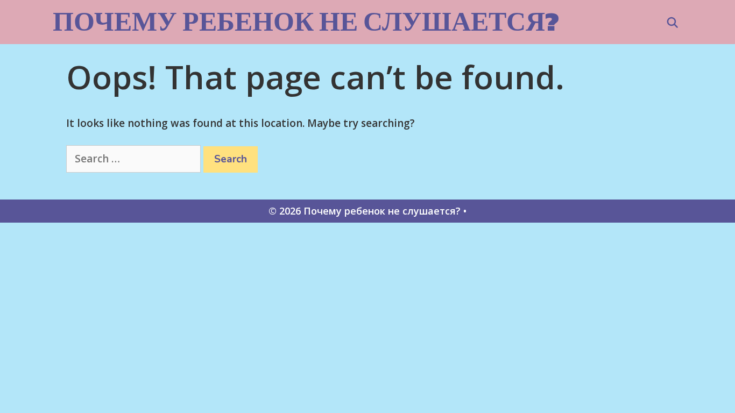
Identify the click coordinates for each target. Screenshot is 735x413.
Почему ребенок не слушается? (306, 21)
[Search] (672, 23)
